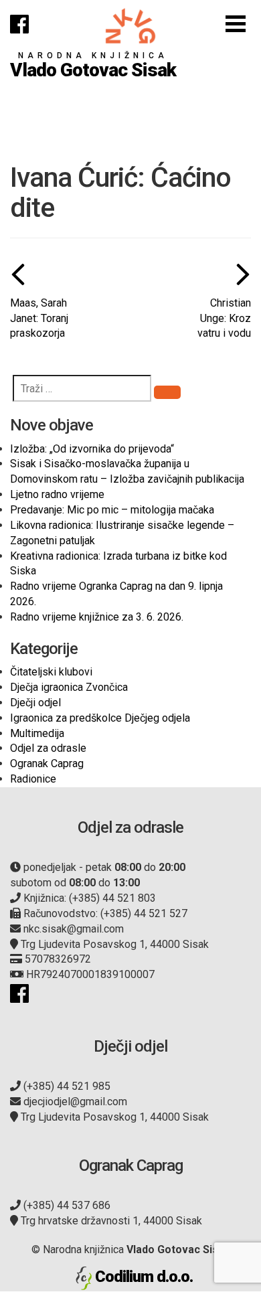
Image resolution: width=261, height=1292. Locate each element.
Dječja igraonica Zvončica (69, 687)
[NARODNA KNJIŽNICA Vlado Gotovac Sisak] (130, 26)
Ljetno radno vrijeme (57, 494)
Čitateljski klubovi (51, 671)
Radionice (33, 779)
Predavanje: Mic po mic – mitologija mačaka (112, 509)
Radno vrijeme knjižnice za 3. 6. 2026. (96, 617)
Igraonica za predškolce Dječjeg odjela (100, 718)
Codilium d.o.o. (144, 1276)
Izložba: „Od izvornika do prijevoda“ (92, 448)
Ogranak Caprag (47, 763)
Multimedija (37, 733)
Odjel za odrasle (48, 748)
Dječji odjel (35, 702)
